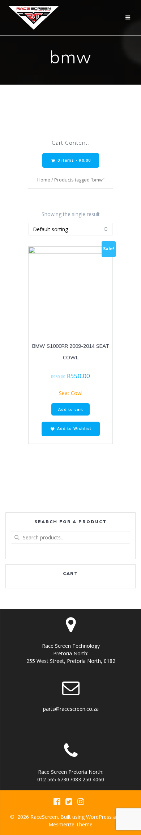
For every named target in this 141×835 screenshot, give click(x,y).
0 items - (73, 160)
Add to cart (70, 409)
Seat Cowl (70, 393)
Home (43, 179)
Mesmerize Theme (70, 824)
